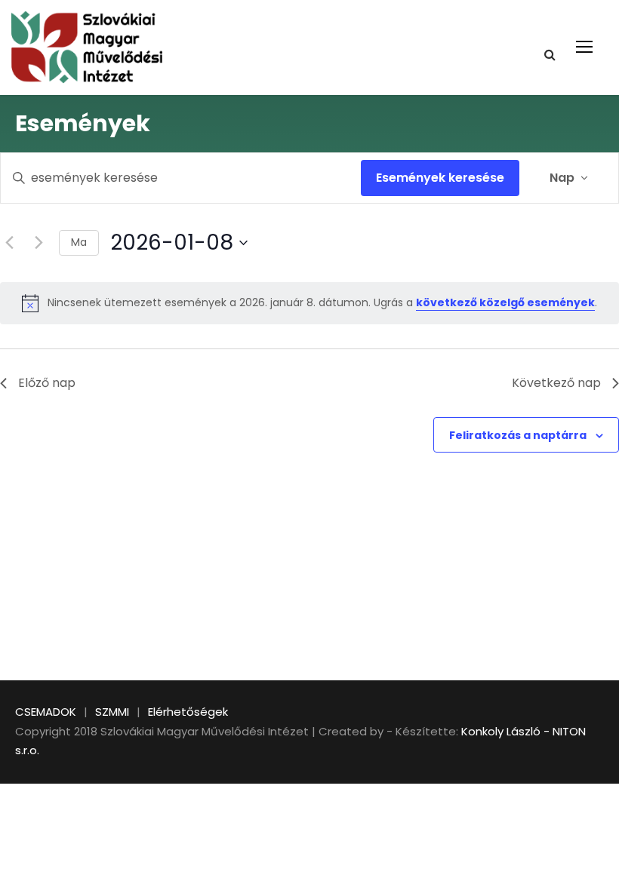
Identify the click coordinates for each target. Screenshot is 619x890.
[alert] (309, 303)
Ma (79, 242)
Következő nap (556, 382)
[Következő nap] (38, 243)
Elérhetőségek (188, 712)
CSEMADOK (45, 712)
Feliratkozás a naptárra (518, 435)
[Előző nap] (9, 243)
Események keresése (440, 177)
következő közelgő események (505, 302)
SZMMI (112, 712)
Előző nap (46, 382)
